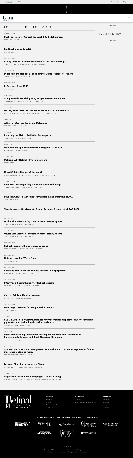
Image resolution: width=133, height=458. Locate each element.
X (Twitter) (106, 402)
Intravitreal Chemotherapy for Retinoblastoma (29, 283)
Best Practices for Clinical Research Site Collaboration (33, 37)
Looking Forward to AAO (17, 49)
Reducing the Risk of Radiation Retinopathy (27, 135)
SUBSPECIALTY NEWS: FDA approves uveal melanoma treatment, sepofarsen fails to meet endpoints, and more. (49, 350)
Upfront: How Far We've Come (20, 258)
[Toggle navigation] (129, 18)
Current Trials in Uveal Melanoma (22, 295)
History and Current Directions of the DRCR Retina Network (36, 110)
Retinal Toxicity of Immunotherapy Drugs (26, 246)
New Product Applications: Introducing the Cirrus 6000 (33, 147)
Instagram (106, 405)
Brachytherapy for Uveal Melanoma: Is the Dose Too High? (35, 61)
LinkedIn (106, 407)
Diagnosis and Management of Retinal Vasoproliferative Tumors (38, 73)
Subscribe (78, 399)
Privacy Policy (66, 446)
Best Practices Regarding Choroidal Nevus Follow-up (32, 184)
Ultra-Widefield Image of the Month (23, 172)
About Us (49, 399)
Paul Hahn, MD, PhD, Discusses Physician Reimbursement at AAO (38, 196)
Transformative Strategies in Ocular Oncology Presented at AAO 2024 (41, 209)
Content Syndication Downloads (85, 402)
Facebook (106, 399)
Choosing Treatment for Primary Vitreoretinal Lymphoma (35, 270)
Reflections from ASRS (16, 86)
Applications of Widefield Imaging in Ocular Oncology (32, 376)
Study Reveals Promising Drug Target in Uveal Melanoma (34, 98)
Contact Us (49, 407)
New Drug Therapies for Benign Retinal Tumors (29, 307)
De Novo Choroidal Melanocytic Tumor (24, 364)
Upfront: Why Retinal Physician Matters (25, 160)
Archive (48, 402)
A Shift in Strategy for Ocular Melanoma (25, 123)
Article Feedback (51, 405)
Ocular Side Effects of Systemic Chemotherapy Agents (33, 221)
